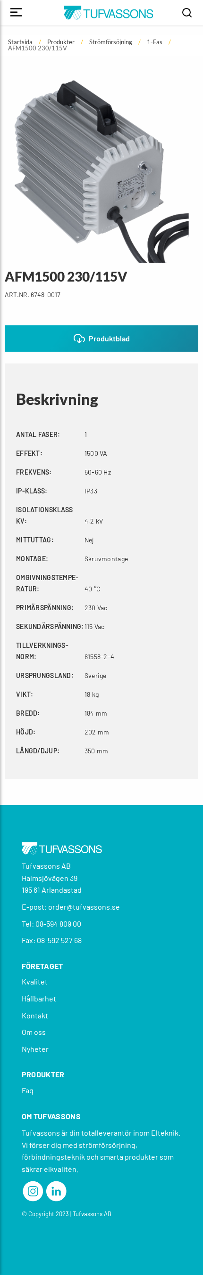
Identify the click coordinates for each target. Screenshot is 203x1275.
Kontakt (35, 1015)
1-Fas (154, 42)
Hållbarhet (39, 998)
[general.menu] (16, 13)
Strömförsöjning (110, 42)
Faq (28, 1090)
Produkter (61, 42)
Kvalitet (35, 981)
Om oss (34, 1031)
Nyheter (35, 1048)
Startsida (20, 42)
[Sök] (187, 12)
